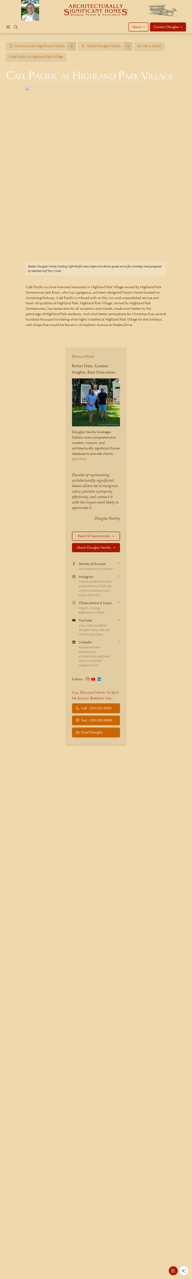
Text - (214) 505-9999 (96, 720)
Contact (166, 27)
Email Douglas (92, 732)
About (136, 27)
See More (79, 459)
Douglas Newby (83, 356)
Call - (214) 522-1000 (96, 708)
